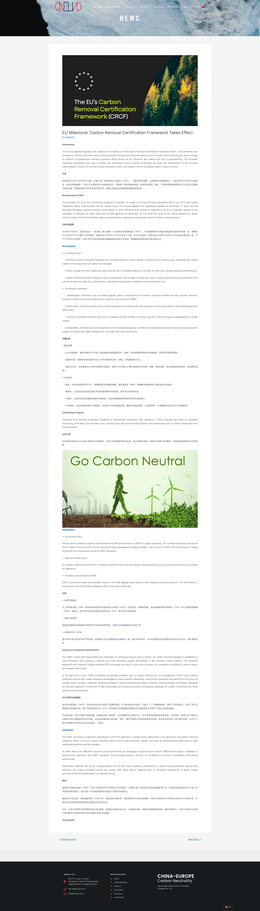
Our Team (144, 7)
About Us (130, 7)
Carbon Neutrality (113, 7)
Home (99, 7)
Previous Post (67, 839)
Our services (173, 7)
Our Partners (159, 7)
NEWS (130, 17)
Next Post (194, 839)
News (187, 7)
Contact (195, 7)
